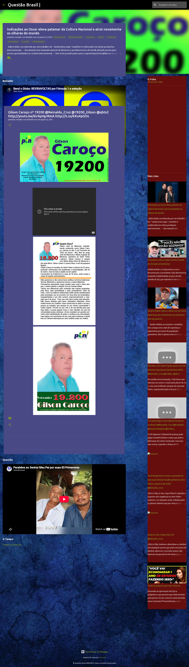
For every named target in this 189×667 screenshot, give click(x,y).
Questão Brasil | (24, 4)
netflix (101, 37)
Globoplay (90, 37)
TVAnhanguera (38, 42)
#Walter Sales (59, 37)
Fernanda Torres (75, 37)
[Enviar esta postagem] (9, 419)
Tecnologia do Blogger (96, 652)
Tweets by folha (155, 82)
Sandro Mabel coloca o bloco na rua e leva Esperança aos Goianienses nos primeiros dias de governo (167, 315)
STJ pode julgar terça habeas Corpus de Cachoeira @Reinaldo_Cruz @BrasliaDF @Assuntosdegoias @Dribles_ (166, 425)
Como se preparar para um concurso (164, 586)
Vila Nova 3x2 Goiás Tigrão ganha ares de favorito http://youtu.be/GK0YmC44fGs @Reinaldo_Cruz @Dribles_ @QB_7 (166, 370)
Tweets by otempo (12, 544)
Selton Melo (13, 42)
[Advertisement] (139, 119)
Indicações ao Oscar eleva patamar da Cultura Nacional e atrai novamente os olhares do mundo (165, 209)
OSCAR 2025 (111, 37)
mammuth (102, 657)
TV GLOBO (25, 42)
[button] (9, 125)
